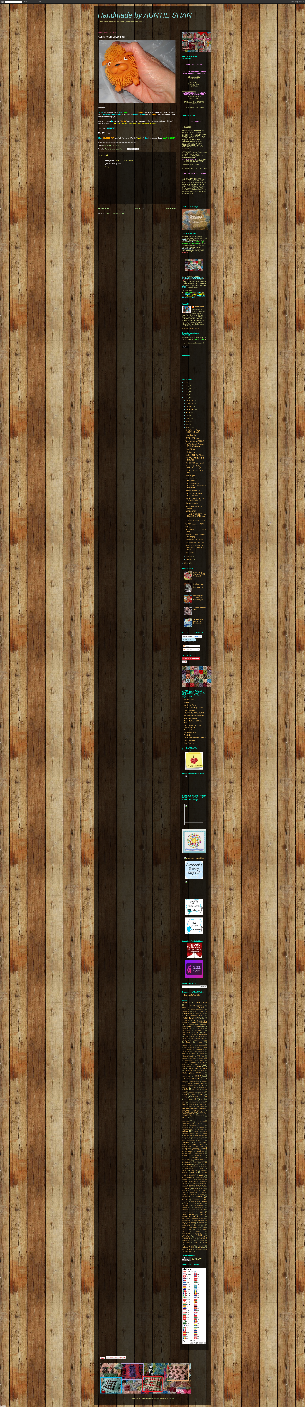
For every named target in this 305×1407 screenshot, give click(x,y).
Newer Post (103, 208)
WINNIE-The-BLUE (188, 1240)
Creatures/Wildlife (188, 1074)
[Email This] (128, 149)
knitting (185, 1131)
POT (191, 1179)
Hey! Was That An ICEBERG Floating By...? (196, 536)
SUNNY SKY (201, 1211)
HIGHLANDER (186, 1122)
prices (185, 1181)
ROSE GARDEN (195, 1190)
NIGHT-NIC (204, 1166)
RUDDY (202, 1194)
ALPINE (194, 1011)
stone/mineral (201, 1209)
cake (205, 1047)
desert (183, 1085)
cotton (198, 1066)
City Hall (184, 1062)
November (190, 403)
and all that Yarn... (190, 705)
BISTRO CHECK (186, 1028)
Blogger (171, 1398)
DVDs (186, 1089)
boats (205, 1040)
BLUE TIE (193, 1034)
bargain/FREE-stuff (199, 1022)
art (182, 1015)
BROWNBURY (186, 1044)
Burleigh (192, 1045)
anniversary (188, 1013)
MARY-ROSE (199, 1146)
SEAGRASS (185, 1198)
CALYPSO (188, 1049)
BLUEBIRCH (185, 1040)
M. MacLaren (201, 1140)
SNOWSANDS (199, 1207)
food (202, 1099)
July (187, 415)
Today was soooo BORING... (196, 441)
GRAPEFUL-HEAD (195, 1103)
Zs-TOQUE (199, 1249)
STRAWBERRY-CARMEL (188, 1211)
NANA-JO (203, 1162)
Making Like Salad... (193, 503)
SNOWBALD (185, 1207)
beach (197, 1024)
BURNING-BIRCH (202, 1045)
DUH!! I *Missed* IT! (193, 490)
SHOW (204, 1202)
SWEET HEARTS (187, 1213)
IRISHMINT (185, 1127)
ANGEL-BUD (203, 1011)
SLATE (195, 1203)
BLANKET (198, 1030)
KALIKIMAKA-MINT (187, 1129)
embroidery (193, 1093)
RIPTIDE (195, 1189)
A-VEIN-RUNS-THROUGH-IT (195, 1009)
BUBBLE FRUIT (199, 1044)
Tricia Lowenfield (189, 740)
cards (183, 1053)
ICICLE (203, 1125)
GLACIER (202, 1101)
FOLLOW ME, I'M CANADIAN (194, 713)
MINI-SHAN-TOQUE (187, 1152)
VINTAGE (199, 1235)
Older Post (171, 208)
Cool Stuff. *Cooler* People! (195, 521)
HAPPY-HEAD (200, 1116)
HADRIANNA (200, 1106)
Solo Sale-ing (190, 452)
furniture (194, 1101)
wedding (204, 1237)
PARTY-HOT (185, 1172)
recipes (191, 1185)
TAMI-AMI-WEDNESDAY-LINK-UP (194, 1215)
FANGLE (195, 1097)
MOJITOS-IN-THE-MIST (200, 1159)
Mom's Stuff (187, 1161)
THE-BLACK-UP (186, 1220)
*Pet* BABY (190, 552)
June (188, 418)
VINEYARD (185, 1235)
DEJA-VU (189, 1083)
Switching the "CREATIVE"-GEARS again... (198, 597)
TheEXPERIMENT (191, 1222)
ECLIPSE (190, 1091)
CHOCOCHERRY (188, 1060)
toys (183, 1229)
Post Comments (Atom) (115, 213)
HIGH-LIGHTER (198, 1120)
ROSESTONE (193, 1192)
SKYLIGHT (187, 1203)
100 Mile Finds (189, 700)
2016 (186, 382)
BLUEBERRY (190, 1036)
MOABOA (185, 1157)
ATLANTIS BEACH (197, 1015)
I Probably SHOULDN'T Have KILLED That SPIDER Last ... (196, 516)
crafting (204, 1068)
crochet (198, 1076)
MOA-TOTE (198, 1155)
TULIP (197, 1229)
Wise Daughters (189, 743)
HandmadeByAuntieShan (192, 995)
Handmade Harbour (190, 718)
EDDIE (197, 1091)
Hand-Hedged (190, 476)
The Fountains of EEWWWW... (191, 480)
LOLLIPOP (196, 1139)
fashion (204, 1097)
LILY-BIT (193, 1137)
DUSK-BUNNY (203, 1087)
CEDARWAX (185, 1055)
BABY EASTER (196, 1020)
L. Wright (204, 1133)
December (190, 400)
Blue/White (203, 1034)
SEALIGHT (195, 1198)
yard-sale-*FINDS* (188, 1247)
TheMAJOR (202, 1222)
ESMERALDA (203, 1093)
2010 (186, 563)
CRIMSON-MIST (186, 1076)
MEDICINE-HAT (196, 1148)
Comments (189, 649)
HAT (184, 1118)
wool (205, 1243)
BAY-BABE (190, 1024)
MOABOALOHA (197, 1157)
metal (205, 1148)
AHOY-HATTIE (186, 1011)
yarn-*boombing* (187, 1249)
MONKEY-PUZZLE (200, 1161)
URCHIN (198, 1231)
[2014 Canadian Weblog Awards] (194, 977)
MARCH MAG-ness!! (193, 438)
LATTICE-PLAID (188, 1135)
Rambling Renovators (191, 730)
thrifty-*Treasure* (187, 1224)
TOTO (203, 1227)
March (188, 427)
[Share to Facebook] (135, 149)
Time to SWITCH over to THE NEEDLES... (199, 621)
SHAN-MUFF (195, 1200)
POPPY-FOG (201, 1177)
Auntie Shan (199, 307)
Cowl (183, 1068)
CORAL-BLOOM (199, 1064)
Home (137, 208)
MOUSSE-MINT (186, 1162)
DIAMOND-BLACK (193, 1085)
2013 (186, 392)
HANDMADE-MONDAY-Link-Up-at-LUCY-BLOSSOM (194, 1113)
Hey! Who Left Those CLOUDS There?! (193, 431)
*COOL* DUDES (187, 1007)
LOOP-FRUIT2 (191, 1140)
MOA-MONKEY (199, 1153)
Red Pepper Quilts (190, 732)
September (190, 409)
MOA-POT (185, 1155)
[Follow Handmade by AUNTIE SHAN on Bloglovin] (192, 637)
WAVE (196, 1237)
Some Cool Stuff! (191, 435)
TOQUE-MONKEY (194, 1227)
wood (195, 1243)
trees (189, 1229)
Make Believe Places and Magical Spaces (192, 726)
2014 (186, 389)
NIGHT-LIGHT (194, 1166)
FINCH (189, 1099)
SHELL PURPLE (195, 1202)
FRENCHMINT (185, 1101)
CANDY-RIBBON (199, 1049)
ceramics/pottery (187, 1057)
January (189, 559)
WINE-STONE (203, 1238)
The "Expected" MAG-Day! (195, 543)
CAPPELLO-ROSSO (198, 1051)
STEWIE (193, 1209)
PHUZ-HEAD (194, 1174)
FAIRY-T (117, 146)
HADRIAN (189, 1106)
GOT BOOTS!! (191, 511)
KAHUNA (201, 1127)
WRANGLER (190, 1245)
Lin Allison (201, 1137)
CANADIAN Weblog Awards (193, 708)
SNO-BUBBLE (186, 1205)
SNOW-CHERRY (198, 1205)
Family (184, 1097)
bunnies (184, 1045)
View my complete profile (190, 328)
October (189, 406)
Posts (187, 646)
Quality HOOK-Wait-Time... (195, 455)
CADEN (199, 1047)
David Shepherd (194, 1081)
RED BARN (198, 1185)
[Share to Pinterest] (137, 149)
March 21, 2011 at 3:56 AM (124, 161)
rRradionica (187, 735)
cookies (202, 1062)
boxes (200, 1042)
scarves (199, 1196)
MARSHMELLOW (186, 1146)
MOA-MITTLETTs (186, 1153)
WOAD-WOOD (186, 1242)
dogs (201, 1085)
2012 (186, 395)
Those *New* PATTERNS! (194, 540)
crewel (202, 1074)
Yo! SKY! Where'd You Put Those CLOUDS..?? (195, 499)
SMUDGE (202, 1203)
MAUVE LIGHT (186, 1148)
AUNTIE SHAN (108, 146)
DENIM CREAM (199, 1083)
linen (183, 1139)
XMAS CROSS (200, 1245)
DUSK (194, 1087)
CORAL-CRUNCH (186, 1066)
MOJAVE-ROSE (186, 1159)
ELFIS (203, 1091)
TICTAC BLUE (186, 1225)
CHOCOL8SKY (200, 1060)
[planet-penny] (194, 858)
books (188, 1042)
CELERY (199, 1055)
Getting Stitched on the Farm (194, 715)
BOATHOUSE (196, 1040)
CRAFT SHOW (193, 1068)
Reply (107, 167)
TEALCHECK (185, 1218)
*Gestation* (202, 1007)
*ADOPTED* (186, 1003)
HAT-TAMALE (196, 1118)
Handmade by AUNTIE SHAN (145, 15)
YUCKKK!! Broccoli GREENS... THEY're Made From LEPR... (196, 485)
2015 (186, 386)
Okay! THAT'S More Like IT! (195, 463)
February (189, 556)
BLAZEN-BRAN (186, 1032)
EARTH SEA (195, 1089)
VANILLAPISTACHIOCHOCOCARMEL (192, 1233)
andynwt (156, 1398)
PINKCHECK (192, 1175)
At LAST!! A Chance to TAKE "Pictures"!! (199, 574)
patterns (194, 1172)
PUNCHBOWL (194, 1181)
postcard (184, 1179)
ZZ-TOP (191, 1251)
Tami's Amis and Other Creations (195, 738)
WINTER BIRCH (200, 1240)
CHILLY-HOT (192, 1058)
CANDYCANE (185, 1051)
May (188, 421)
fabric (186, 1094)
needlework (188, 1165)
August (188, 412)
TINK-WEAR (197, 1225)
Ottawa (201, 1168)
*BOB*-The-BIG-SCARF (195, 1005)
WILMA (195, 1238)
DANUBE (184, 1081)
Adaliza (186, 702)
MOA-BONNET (200, 1152)
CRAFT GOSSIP (189, 710)
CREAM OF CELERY (191, 1072)
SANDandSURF (186, 1196)
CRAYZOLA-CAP (200, 1070)
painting (184, 1170)
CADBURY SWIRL (189, 1047)
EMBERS (184, 1093)
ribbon (187, 1189)
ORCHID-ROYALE (190, 1168)
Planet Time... (190, 449)
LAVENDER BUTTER (201, 1135)
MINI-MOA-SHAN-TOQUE (194, 1150)
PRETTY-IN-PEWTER (201, 1179)
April (188, 424)
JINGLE (193, 1127)
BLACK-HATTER (199, 1028)
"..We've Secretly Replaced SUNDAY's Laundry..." (195, 445)
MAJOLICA (197, 1142)
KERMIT (200, 1129)
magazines (185, 1142)
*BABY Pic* (201, 1003)
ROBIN (203, 1189)
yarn (200, 1247)
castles (202, 1053)
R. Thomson (193, 1183)
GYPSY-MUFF (192, 1105)
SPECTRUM (185, 1209)
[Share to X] (133, 149)
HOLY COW (195, 1123)
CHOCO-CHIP (203, 1058)
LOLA (188, 1139)
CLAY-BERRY (193, 1062)
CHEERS (184, 1058)
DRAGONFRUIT (186, 1087)
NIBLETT (197, 1164)
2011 (186, 398)
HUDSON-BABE (193, 1125)
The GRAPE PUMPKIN (198, 1218)
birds (189, 1027)
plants (201, 1176)
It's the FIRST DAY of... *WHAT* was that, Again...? (196, 467)
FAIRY (193, 1094)
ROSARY (184, 1190)
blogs (195, 1032)
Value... (188, 527)
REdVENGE (196, 1187)
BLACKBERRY (186, 1030)
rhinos (205, 1187)
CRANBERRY (189, 1070)
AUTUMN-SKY (186, 1020)
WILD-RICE (187, 1238)
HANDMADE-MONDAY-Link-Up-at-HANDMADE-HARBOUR (194, 1109)
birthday (198, 1027)
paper (203, 1170)
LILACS (186, 1137)
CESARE (201, 1057)
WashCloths (186, 1237)
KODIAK (196, 1131)
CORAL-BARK (186, 1064)
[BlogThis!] (131, 149)
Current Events (190, 1078)
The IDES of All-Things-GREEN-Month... (194, 494)
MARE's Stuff (197, 1144)
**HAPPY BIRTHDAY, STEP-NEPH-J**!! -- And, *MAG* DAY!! (196, 547)
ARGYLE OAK (200, 1013)
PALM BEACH (195, 1170)
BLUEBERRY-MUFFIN (197, 1038)
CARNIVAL (192, 1053)
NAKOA (195, 1162)
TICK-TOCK (201, 1224)
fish (195, 1099)
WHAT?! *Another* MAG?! (195, 524)
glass (183, 1103)
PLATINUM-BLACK (188, 1177)
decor (204, 1081)
